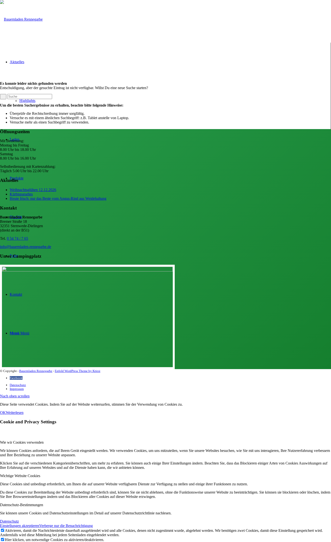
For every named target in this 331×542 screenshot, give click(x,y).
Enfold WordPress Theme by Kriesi (77, 371)
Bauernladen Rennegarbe (35, 371)
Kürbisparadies (21, 194)
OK (3, 412)
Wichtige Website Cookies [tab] (20, 476)
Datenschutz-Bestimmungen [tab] (21, 505)
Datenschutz (9, 521)
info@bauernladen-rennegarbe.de (25, 247)
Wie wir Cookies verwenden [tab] (22, 442)
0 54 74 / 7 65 (17, 238)
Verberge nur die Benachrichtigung (66, 526)
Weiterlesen (15, 412)
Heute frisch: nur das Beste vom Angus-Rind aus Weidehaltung (58, 198)
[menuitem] (170, 385)
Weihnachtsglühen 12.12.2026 (33, 190)
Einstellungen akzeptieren (19, 526)
